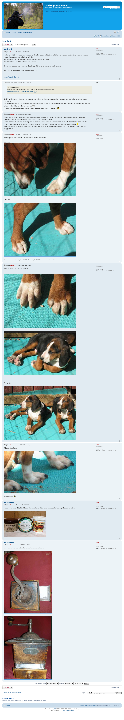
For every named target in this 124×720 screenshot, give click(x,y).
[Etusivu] (24, 15)
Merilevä (7, 41)
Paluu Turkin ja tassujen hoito (12, 692)
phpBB (54, 708)
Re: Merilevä (9, 502)
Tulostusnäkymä (115, 32)
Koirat (14, 32)
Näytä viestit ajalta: (40, 683)
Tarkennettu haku (115, 8)
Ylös (119, 79)
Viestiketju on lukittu (6, 44)
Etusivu (8, 32)
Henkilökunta (83, 705)
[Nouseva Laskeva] (81, 683)
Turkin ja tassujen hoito (24, 32)
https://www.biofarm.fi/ (11, 77)
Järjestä (61, 683)
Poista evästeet (92, 705)
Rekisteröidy (105, 36)
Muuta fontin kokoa (118, 32)
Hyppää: (83, 692)
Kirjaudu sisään (115, 36)
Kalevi (12, 51)
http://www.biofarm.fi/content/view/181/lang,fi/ (22, 92)
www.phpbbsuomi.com (68, 710)
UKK (97, 36)
